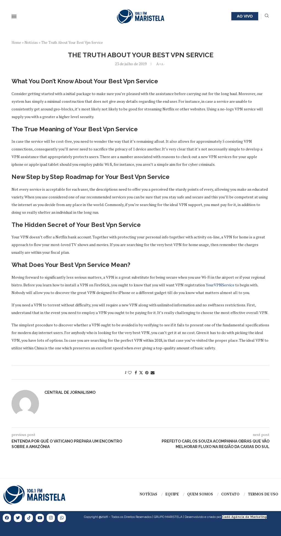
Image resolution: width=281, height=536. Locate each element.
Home (16, 42)
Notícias (31, 42)
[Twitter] (18, 518)
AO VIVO (245, 16)
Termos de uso (263, 494)
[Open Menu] (14, 16)
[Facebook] (7, 518)
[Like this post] (130, 372)
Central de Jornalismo (69, 392)
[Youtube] (40, 518)
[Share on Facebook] (136, 372)
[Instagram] (51, 518)
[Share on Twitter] (141, 372)
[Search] (266, 16)
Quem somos (200, 494)
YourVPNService (220, 284)
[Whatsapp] (62, 518)
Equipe (172, 494)
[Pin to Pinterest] (146, 372)
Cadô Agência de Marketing (244, 517)
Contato (230, 494)
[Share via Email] (152, 372)
